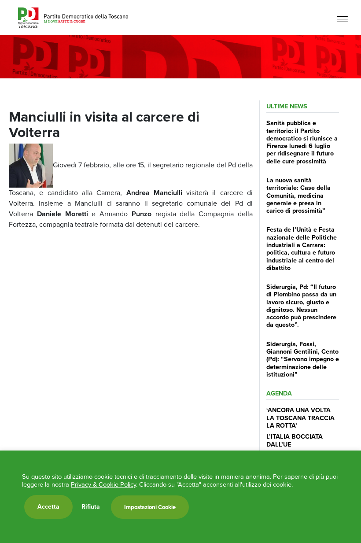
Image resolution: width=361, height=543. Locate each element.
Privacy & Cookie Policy (103, 484)
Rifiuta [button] (90, 507)
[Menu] (342, 19)
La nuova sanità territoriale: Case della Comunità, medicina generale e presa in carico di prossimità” (298, 195)
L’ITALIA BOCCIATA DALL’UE (294, 440)
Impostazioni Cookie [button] (150, 507)
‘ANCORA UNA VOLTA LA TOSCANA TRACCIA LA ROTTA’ (300, 417)
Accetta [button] (48, 506)
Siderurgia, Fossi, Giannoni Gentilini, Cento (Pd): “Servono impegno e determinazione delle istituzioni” (302, 359)
